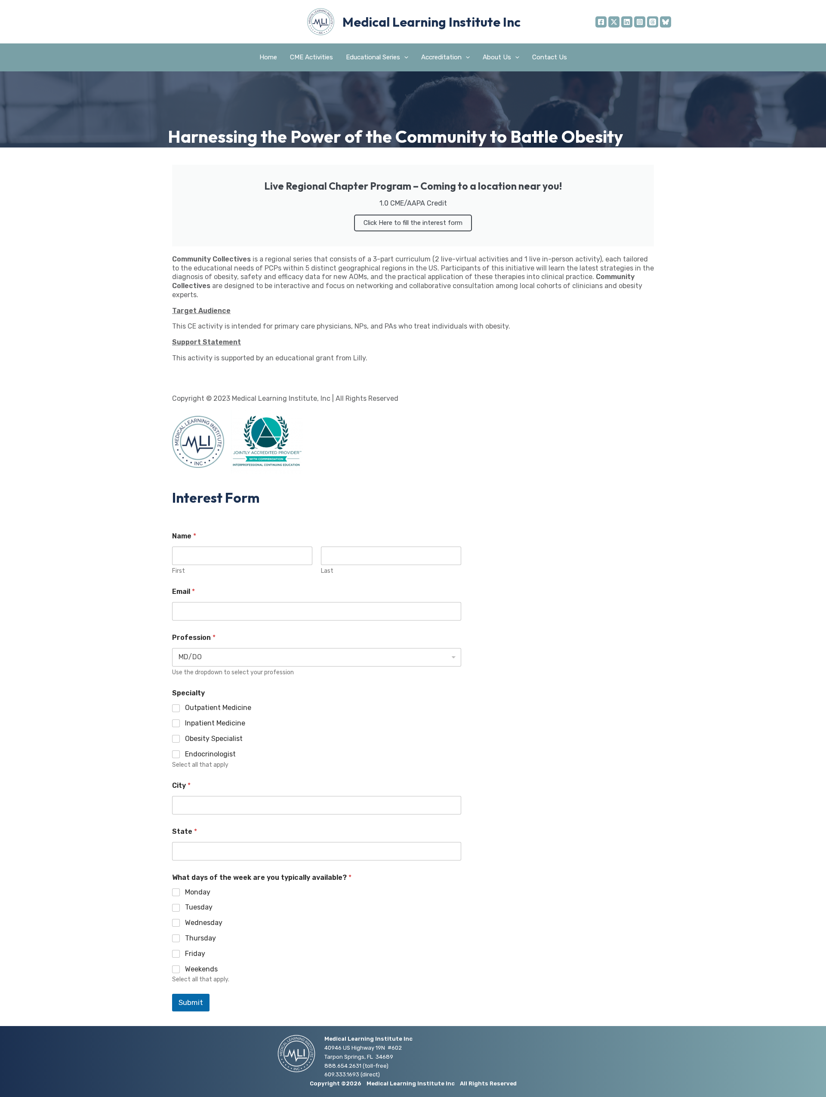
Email (183, 591)
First (178, 571)
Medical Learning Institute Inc (431, 22)
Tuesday (199, 907)
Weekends (201, 969)
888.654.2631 (342, 1066)
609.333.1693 (341, 1074)
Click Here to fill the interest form (413, 223)
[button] (404, 57)
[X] (614, 22)
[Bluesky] (665, 22)
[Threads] (652, 22)
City (181, 785)
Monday (197, 892)
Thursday (200, 938)
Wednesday (203, 923)
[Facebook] (601, 22)
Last (327, 571)
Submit (191, 1002)
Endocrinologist (210, 754)
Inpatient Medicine (215, 723)
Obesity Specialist (214, 738)
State (184, 831)
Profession (194, 637)
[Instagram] (639, 22)
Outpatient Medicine (218, 708)
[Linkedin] (626, 22)
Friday (195, 954)
